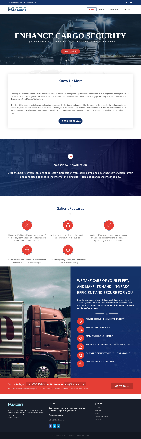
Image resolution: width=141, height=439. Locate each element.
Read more (69, 121)
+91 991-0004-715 (16, 2)
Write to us (122, 386)
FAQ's (97, 414)
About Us (98, 408)
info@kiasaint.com (31, 2)
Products (98, 411)
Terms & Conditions (101, 416)
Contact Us (98, 419)
